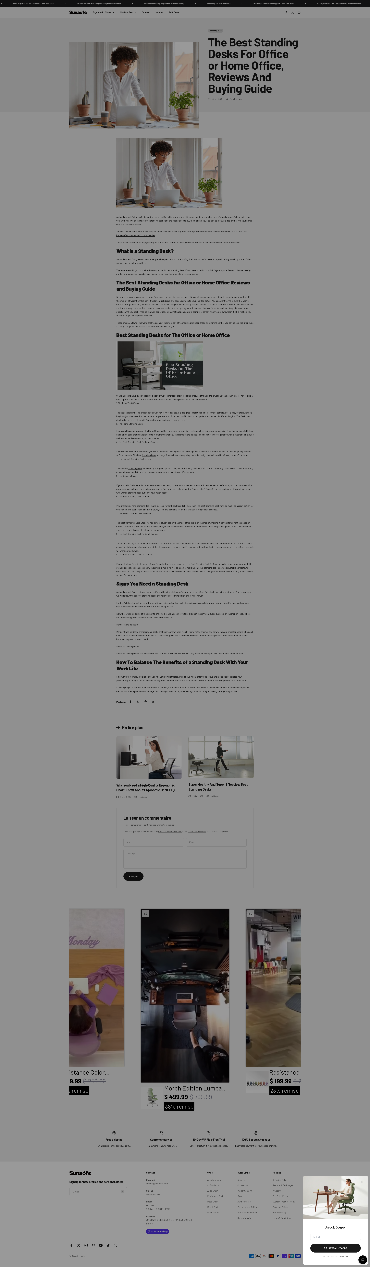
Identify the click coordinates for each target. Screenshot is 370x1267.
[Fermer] (361, 1182)
